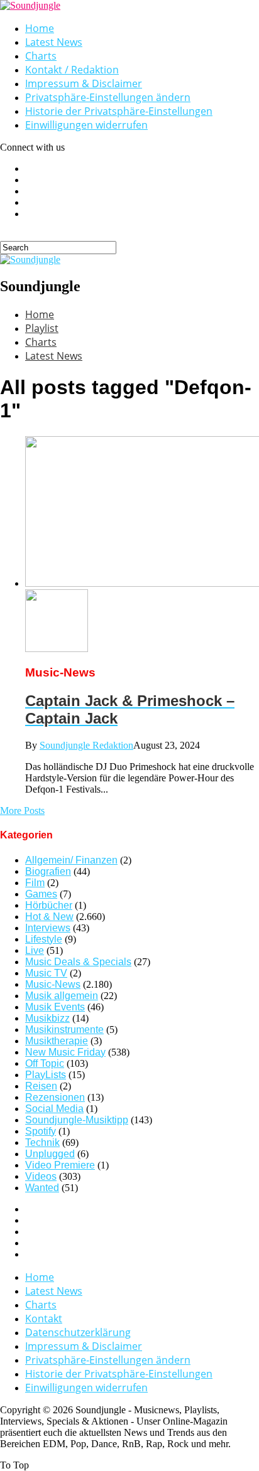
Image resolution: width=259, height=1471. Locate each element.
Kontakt (43, 1318)
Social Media (54, 1108)
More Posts (22, 810)
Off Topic (44, 1063)
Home (39, 28)
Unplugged (50, 1153)
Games (41, 894)
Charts (41, 56)
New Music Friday (65, 1052)
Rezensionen (55, 1097)
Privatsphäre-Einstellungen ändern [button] (107, 97)
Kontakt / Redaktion (72, 70)
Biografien (48, 871)
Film (35, 882)
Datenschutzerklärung (78, 1332)
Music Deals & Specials (78, 961)
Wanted (42, 1187)
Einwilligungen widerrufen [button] (86, 125)
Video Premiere (60, 1165)
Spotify (40, 1131)
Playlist (41, 328)
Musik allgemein (61, 995)
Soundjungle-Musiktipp (76, 1120)
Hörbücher (48, 905)
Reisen (41, 1086)
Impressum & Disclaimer (83, 83)
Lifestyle (43, 939)
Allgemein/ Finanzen (71, 860)
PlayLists (45, 1074)
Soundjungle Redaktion (86, 745)
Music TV (46, 973)
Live (34, 950)
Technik (42, 1142)
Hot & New (49, 916)
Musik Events (55, 1007)
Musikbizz (47, 1018)
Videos (41, 1176)
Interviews (47, 928)
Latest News (53, 42)
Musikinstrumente (64, 1029)
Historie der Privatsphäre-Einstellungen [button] (118, 111)
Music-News (52, 984)
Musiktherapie (56, 1040)
